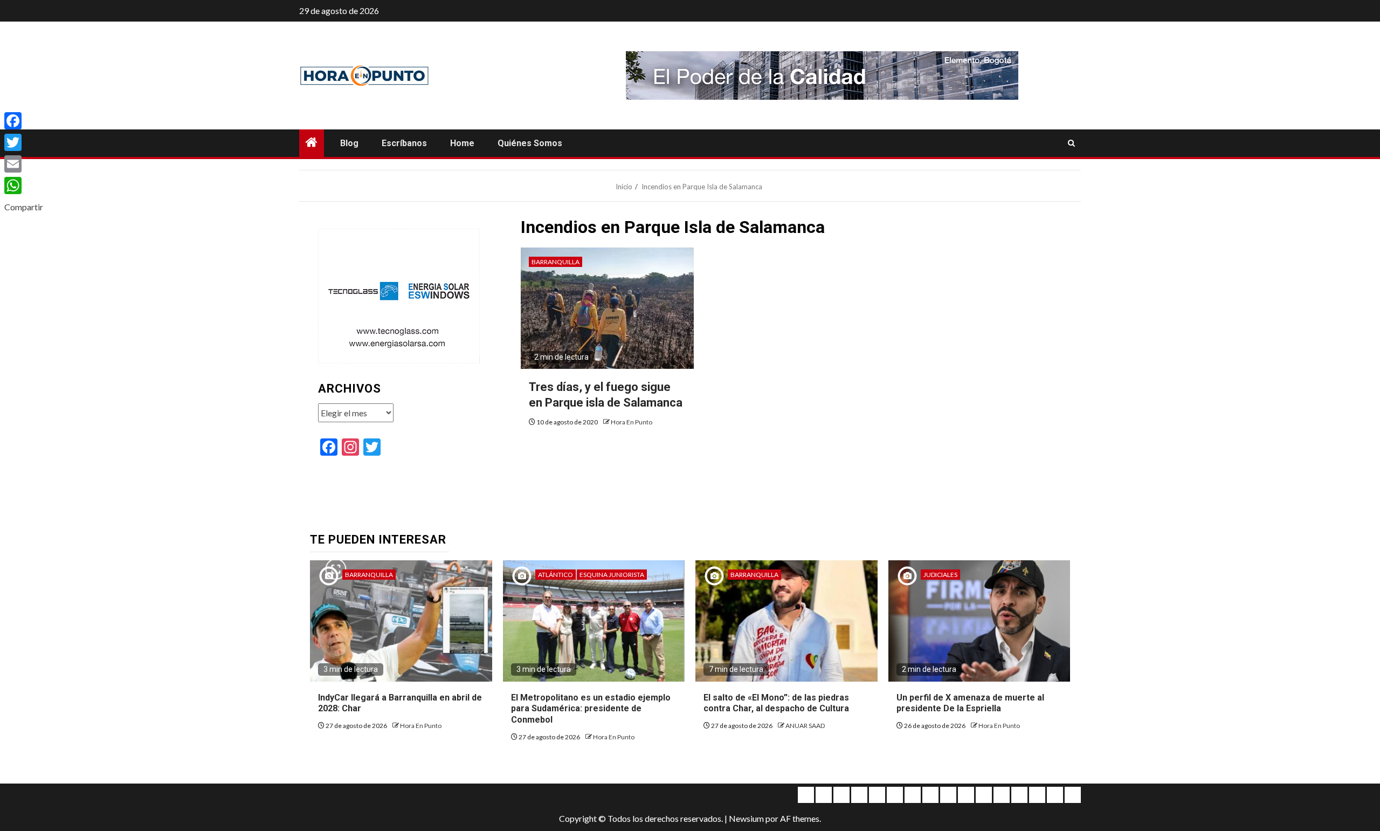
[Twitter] (23, 142)
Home (462, 143)
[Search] (1071, 143)
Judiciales (940, 575)
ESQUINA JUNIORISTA (611, 575)
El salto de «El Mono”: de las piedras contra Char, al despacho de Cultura (776, 703)
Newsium (746, 818)
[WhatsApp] (23, 185)
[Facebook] (23, 121)
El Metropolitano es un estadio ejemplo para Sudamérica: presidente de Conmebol (591, 708)
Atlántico (555, 575)
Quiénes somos (530, 143)
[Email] (23, 164)
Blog (349, 143)
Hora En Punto (631, 422)
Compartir (23, 207)
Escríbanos (404, 143)
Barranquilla (555, 262)
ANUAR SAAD (805, 726)
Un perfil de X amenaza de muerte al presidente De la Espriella (970, 703)
